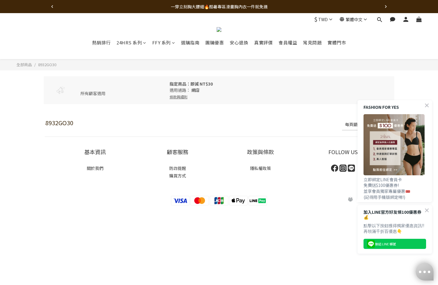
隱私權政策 (260, 168)
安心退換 (239, 42)
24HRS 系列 (129, 42)
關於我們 (95, 168)
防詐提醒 (177, 168)
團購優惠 (214, 42)
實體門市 (336, 42)
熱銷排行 (101, 42)
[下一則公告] (386, 6)
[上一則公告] (52, 6)
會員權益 (288, 42)
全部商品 (24, 64)
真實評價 (263, 42)
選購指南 (190, 42)
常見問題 (312, 42)
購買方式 (177, 176)
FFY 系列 (161, 42)
